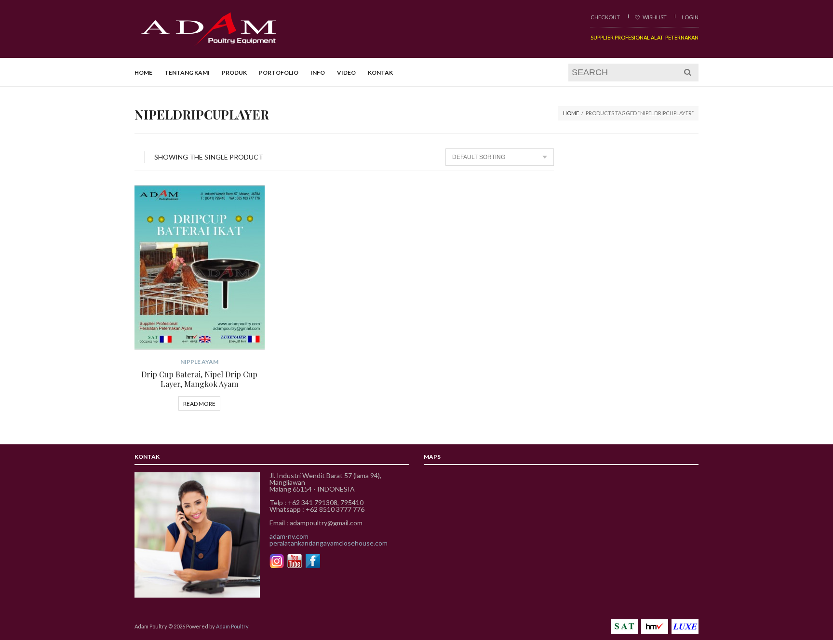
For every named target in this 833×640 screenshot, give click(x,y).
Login (690, 17)
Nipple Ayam (199, 361)
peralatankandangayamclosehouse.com (328, 543)
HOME (143, 72)
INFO (317, 72)
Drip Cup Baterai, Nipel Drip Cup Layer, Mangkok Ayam (199, 379)
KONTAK (380, 72)
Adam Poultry (232, 626)
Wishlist (654, 17)
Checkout (605, 17)
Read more (199, 403)
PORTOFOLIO (278, 72)
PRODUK (234, 72)
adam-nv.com (289, 536)
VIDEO (346, 72)
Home (571, 113)
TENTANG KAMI (187, 72)
